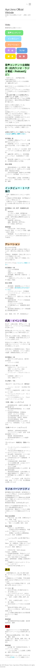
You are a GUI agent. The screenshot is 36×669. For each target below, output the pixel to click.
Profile (12, 657)
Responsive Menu (30, 4)
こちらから (19, 263)
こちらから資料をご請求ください (15, 134)
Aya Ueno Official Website (14, 11)
